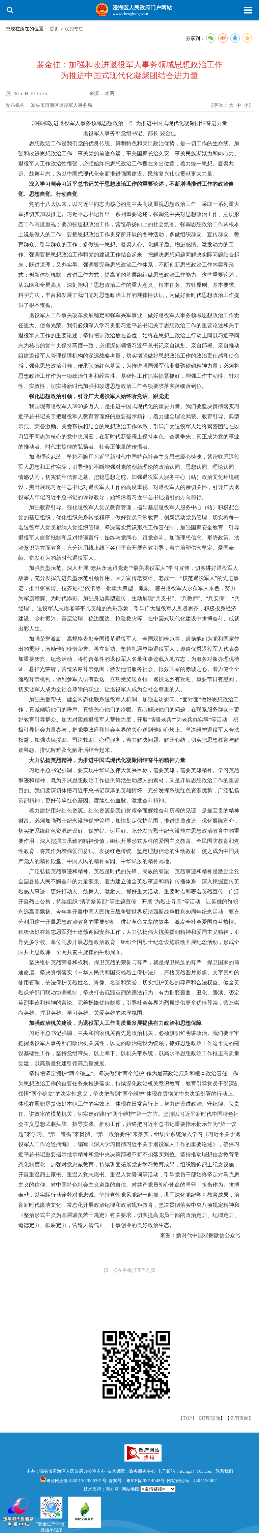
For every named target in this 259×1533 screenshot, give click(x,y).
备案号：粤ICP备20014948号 (137, 1480)
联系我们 (224, 1471)
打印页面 (210, 1418)
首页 (54, 28)
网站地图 (130, 1489)
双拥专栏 (73, 28)
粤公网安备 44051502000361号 (76, 1480)
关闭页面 (239, 1418)
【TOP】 (187, 1418)
